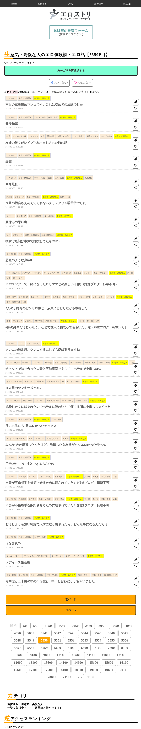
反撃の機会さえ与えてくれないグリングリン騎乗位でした (46, 203)
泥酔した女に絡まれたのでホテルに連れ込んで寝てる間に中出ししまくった (58, 406)
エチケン (37, 91)
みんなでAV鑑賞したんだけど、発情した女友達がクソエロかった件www (56, 444)
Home (14, 3)
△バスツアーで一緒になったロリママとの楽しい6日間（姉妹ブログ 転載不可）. (62, 284)
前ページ (71, 599)
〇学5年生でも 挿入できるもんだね (30, 463)
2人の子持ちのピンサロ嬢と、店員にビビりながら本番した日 (48, 308)
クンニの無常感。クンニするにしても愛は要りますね (43, 349)
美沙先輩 (12, 123)
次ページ (71, 610)
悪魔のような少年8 (19, 260)
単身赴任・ (13, 184)
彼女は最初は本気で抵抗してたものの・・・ (36, 241)
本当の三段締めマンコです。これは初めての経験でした (44, 104)
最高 (9, 161)
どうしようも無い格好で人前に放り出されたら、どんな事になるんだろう (57, 524)
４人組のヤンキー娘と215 (23, 388)
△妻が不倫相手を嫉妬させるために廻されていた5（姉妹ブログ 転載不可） (59, 482)
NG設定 (127, 3)
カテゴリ (98, 3)
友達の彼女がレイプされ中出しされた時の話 (36, 142)
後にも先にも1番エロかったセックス (31, 425)
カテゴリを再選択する (71, 70)
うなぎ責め (13, 543)
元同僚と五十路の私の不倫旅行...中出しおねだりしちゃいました (50, 581)
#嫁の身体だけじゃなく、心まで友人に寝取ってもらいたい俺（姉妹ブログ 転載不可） (67, 327)
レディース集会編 (18, 562)
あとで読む (60, 82)
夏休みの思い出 (16, 222)
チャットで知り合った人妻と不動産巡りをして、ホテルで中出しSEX (53, 368)
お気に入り (84, 82)
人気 (70, 3)
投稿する (42, 3)
